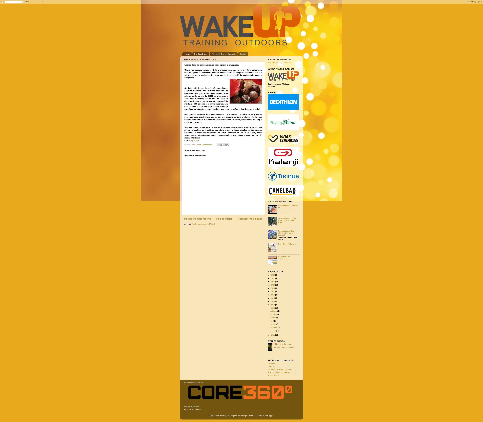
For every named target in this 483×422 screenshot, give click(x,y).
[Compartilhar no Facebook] (226, 145)
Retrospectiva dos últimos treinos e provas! (286, 233)
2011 (273, 335)
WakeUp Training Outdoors (279, 63)
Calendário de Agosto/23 (284, 258)
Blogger (270, 416)
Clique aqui (194, 140)
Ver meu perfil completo (284, 347)
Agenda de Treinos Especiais (224, 54)
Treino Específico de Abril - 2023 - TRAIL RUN (287, 220)
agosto (273, 314)
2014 (273, 301)
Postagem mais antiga (249, 218)
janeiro (273, 331)
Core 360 (271, 366)
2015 (273, 298)
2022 (273, 278)
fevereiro (274, 327)
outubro (273, 311)
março (273, 324)
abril (272, 321)
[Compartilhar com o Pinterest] (228, 145)
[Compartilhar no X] (223, 145)
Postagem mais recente (197, 218)
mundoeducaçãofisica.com (279, 369)
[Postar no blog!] (221, 145)
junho (272, 318)
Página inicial (224, 218)
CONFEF (271, 364)
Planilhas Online (200, 54)
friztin (251, 416)
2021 (273, 282)
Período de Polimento (287, 244)
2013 (273, 305)
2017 (273, 291)
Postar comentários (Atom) (203, 224)
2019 (273, 288)
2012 (273, 308)
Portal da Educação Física (279, 372)
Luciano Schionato (284, 344)
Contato (243, 54)
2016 (273, 295)
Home (187, 54)
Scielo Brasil (273, 375)
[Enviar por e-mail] (218, 145)
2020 (273, 285)
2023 (273, 275)
